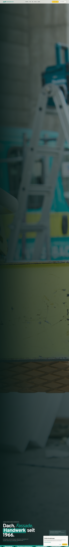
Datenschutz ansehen (47, 542)
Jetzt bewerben (62, 1)
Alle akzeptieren (65, 544)
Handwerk (26, 1)
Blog (32, 1)
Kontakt (39, 1)
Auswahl (60, 544)
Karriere (35, 1)
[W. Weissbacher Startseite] (8, 2)
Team (30, 1)
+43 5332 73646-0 (55, 1)
